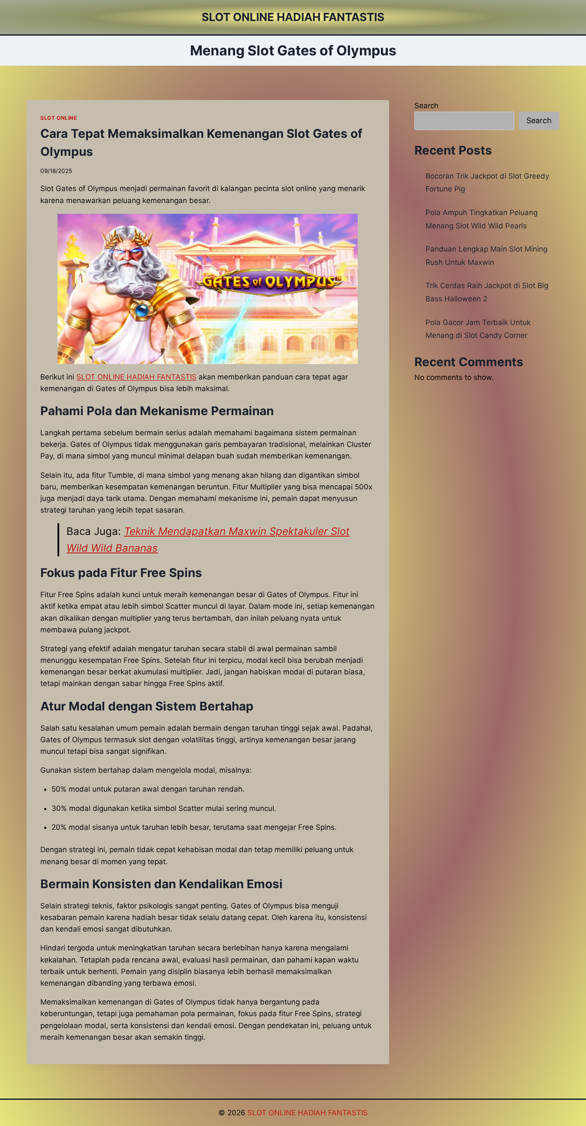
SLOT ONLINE (58, 118)
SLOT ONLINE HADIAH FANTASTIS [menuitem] (136, 377)
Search (426, 105)
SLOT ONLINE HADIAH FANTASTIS (308, 1112)
